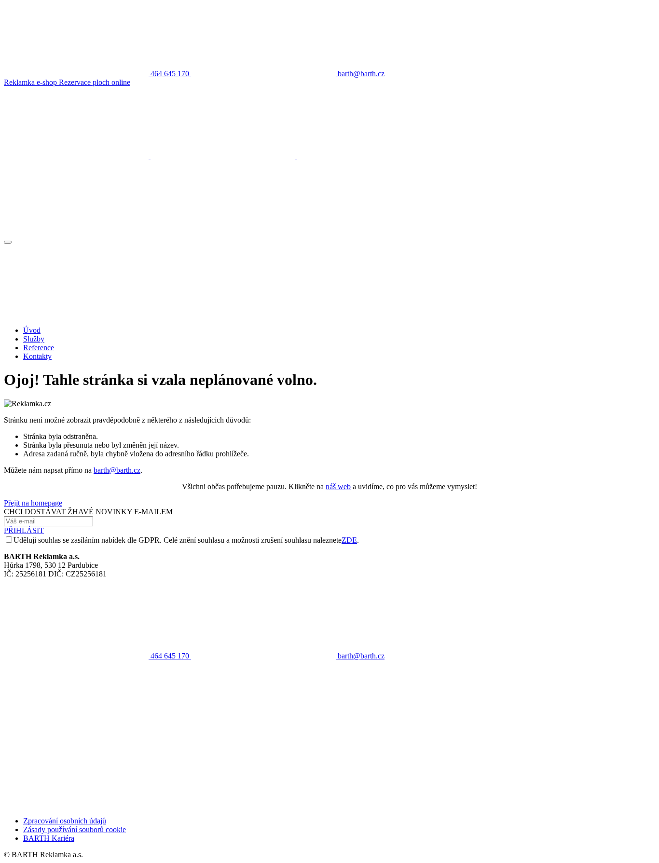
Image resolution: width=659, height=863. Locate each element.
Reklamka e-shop (31, 82)
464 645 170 (170, 656)
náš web (338, 486)
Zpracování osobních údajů (64, 821)
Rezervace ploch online (94, 82)
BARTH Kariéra (48, 838)
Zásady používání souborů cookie (74, 829)
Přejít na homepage (33, 503)
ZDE (349, 540)
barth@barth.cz (117, 470)
